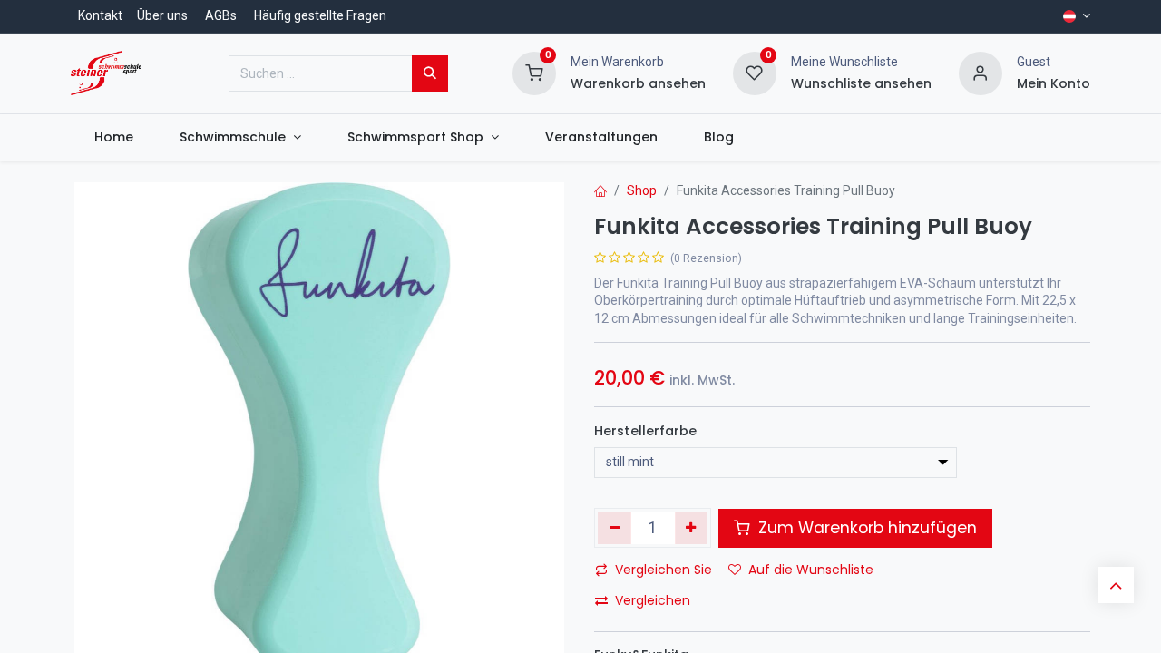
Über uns (162, 15)
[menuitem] (113, 137)
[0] (534, 71)
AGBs (221, 15)
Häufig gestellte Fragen (320, 15)
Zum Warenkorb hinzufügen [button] (865, 528)
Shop (642, 190)
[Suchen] (430, 73)
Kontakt (100, 15)
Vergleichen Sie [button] (663, 569)
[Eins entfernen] (614, 528)
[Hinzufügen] (691, 528)
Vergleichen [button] (652, 600)
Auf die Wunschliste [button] (810, 569)
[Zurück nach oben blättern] (1116, 585)
